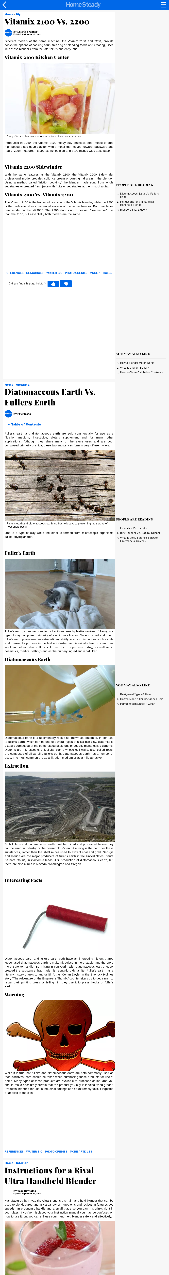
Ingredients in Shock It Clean (137, 703)
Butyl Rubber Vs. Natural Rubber (140, 533)
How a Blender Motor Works (137, 362)
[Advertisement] (34, 244)
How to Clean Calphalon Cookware (141, 372)
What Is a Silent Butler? (134, 367)
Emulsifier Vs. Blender (133, 528)
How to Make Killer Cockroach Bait (141, 699)
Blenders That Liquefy (133, 209)
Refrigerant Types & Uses (136, 694)
